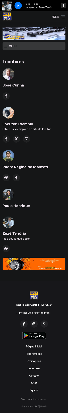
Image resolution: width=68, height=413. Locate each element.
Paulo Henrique (16, 206)
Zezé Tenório (14, 233)
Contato (34, 375)
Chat (34, 382)
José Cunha (13, 85)
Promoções (34, 361)
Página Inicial (34, 346)
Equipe (34, 390)
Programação (34, 353)
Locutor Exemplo (18, 124)
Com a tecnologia (29, 406)
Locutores (34, 368)
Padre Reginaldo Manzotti (26, 167)
